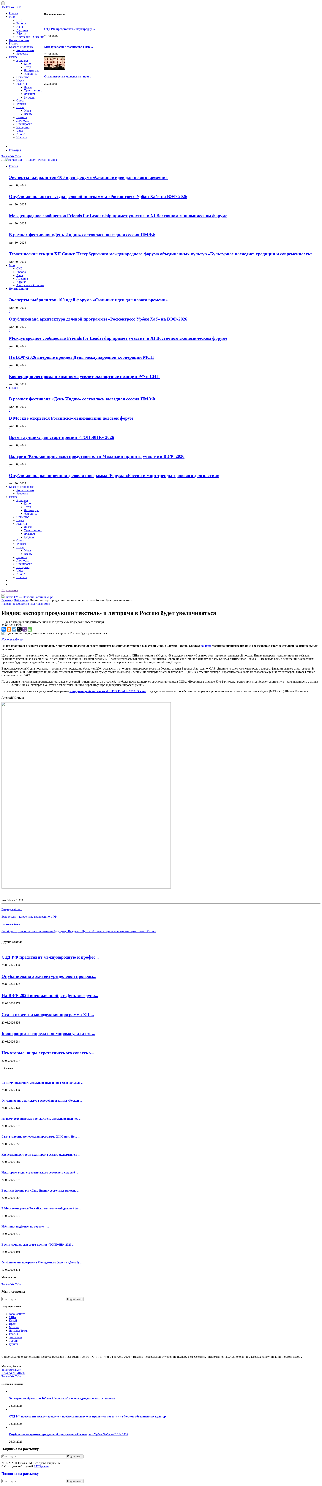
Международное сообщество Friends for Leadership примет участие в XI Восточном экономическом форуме (118, 215)
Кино (27, 63)
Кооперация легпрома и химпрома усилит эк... (48, 1033)
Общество (22, 77)
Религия (21, 83)
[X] (19, 629)
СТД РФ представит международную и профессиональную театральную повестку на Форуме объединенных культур (87, 1416)
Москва (14, 1327)
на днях (206, 645)
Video (19, 130)
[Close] (2, 3)
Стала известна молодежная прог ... (68, 76)
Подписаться (9, 590)
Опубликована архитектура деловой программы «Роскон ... (41, 1100)
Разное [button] (13, 496)
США (12, 1317)
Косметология (25, 50)
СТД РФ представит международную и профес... (50, 957)
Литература (31, 70)
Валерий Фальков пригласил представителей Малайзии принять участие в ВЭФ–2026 (96, 456)
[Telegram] (14, 629)
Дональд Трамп (19, 1330)
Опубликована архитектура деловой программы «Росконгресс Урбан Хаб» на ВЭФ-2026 (98, 196)
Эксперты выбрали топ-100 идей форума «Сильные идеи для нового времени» (88, 177)
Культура (22, 60)
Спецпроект (24, 124)
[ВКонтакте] (3, 629)
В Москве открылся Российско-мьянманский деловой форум (72, 418)
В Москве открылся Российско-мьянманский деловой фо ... (41, 1208)
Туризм (21, 103)
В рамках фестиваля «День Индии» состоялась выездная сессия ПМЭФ (82, 234)
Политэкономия (19, 40)
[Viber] (24, 629)
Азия (19, 26)
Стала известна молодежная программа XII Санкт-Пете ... (40, 1136)
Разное (13, 56)
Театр (27, 67)
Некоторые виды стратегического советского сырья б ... (39, 1172)
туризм (13, 1344)
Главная (6, 600)
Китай (13, 1320)
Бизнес (13, 43)
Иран (12, 1323)
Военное (21, 117)
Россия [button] (13, 166)
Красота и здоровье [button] (21, 486)
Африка (21, 33)
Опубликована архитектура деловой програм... (48, 976)
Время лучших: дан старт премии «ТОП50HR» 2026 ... (37, 1244)
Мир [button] (12, 265)
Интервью (22, 127)
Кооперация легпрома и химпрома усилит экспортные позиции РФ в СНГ (84, 376)
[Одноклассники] (9, 629)
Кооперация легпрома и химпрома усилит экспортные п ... (40, 1154)
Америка (22, 30)
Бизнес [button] (13, 387)
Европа (21, 23)
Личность (22, 120)
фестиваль (15, 1337)
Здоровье (22, 53)
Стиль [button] (20, 547)
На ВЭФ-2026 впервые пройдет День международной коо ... (41, 1118)
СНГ (19, 20)
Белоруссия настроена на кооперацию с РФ (29, 916)
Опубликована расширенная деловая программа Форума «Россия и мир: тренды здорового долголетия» (114, 475)
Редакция (15, 150)
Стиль (20, 107)
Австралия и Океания (30, 36)
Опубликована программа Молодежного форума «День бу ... (41, 1262)
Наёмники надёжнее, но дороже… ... (25, 1226)
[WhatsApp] (30, 629)
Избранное (21, 600)
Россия (13, 13)
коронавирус (17, 1313)
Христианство (33, 90)
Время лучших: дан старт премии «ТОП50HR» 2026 (61, 437)
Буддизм (29, 97)
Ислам (28, 87)
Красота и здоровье (21, 46)
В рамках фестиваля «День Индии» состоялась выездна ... (40, 1190)
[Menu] (2, 160)
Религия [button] (21, 523)
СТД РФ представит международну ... (69, 29)
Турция (13, 1340)
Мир (12, 16)
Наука (20, 80)
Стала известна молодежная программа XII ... (47, 1014)
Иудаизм (29, 93)
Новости (21, 137)
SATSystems (41, 1466)
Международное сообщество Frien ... (68, 46)
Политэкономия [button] (19, 288)
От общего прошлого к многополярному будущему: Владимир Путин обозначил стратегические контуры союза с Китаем (78, 931)
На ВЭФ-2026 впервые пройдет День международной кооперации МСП (81, 357)
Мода (27, 110)
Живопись (30, 73)
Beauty (28, 113)
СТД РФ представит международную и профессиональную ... (42, 1082)
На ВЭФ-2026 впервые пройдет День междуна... (49, 995)
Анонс (20, 134)
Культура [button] (22, 500)
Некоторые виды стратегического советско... (47, 1052)
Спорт (20, 100)
